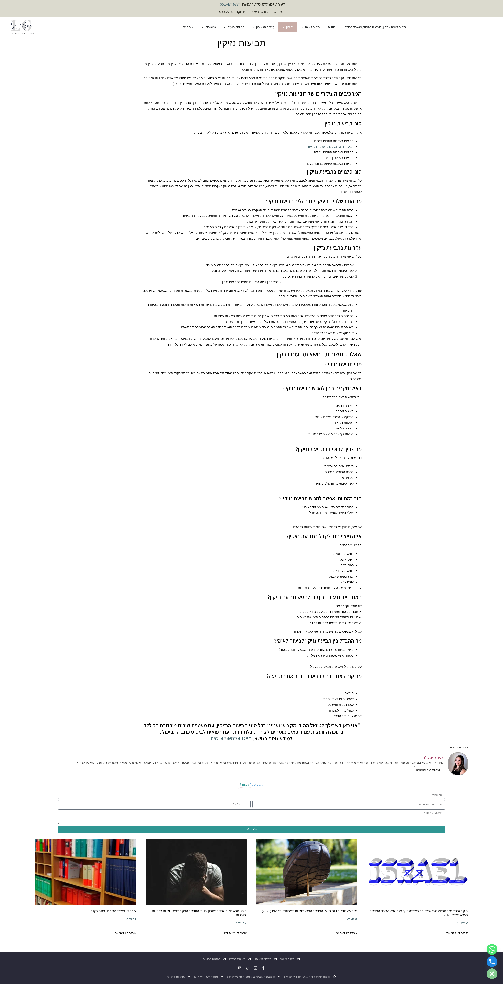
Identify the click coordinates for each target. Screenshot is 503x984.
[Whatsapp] (492, 949)
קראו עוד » (462, 922)
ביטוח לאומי (312, 27)
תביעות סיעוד (236, 27)
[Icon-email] (255, 967)
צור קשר (188, 27)
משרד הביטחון (265, 27)
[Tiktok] (247, 967)
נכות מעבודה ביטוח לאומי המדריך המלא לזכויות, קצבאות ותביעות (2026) (309, 911)
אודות (331, 27)
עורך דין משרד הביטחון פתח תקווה (113, 911)
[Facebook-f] (263, 967)
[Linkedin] (239, 967)
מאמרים (210, 27)
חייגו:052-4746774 (231, 738)
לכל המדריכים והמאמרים (428, 770)
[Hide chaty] (492, 973)
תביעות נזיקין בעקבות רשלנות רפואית (331, 147)
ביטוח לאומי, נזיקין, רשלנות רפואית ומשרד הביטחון (374, 27)
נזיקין (289, 27)
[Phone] (492, 961)
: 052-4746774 (231, 4)
